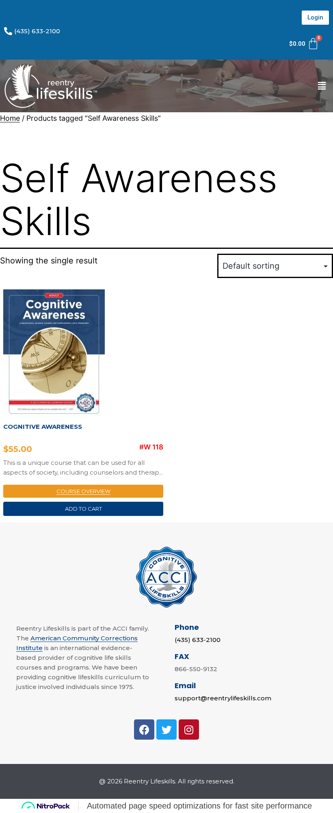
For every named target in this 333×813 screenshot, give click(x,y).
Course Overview (83, 491)
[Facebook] (144, 729)
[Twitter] (166, 729)
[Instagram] (189, 729)
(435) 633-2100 (198, 640)
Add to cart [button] (83, 508)
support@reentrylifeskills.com (223, 698)
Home (10, 118)
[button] (315, 18)
